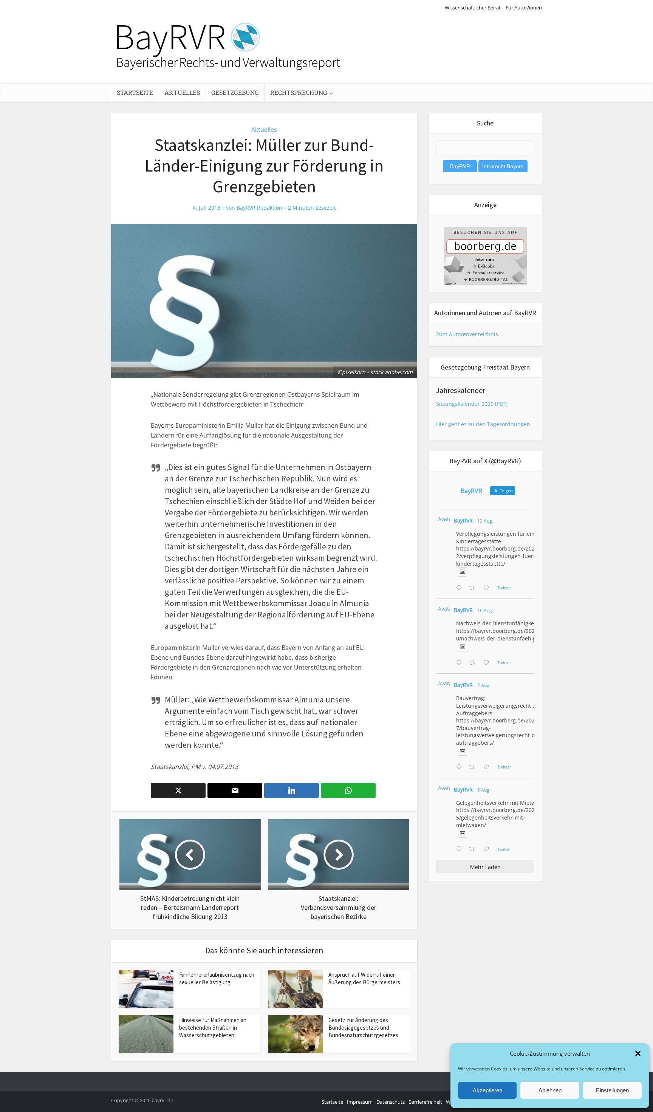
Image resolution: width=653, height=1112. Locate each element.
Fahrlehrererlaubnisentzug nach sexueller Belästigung (216, 978)
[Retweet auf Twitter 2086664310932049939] (474, 663)
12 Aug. (485, 521)
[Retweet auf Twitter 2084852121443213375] (474, 849)
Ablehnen (550, 1090)
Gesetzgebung (235, 92)
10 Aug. (485, 610)
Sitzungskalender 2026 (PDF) (472, 403)
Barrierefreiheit (425, 1101)
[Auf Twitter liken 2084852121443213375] (488, 849)
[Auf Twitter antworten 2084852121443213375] (460, 849)
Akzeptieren (487, 1090)
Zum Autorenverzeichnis (467, 334)
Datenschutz (390, 1101)
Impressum (360, 1101)
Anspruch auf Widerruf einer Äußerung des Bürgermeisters (364, 978)
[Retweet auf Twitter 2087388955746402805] (474, 588)
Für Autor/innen (524, 7)
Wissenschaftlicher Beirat (473, 7)
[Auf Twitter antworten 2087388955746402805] (460, 588)
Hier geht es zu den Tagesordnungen (483, 424)
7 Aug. (484, 685)
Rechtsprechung (298, 92)
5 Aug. (484, 790)
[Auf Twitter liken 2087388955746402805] (488, 588)
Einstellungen (612, 1090)
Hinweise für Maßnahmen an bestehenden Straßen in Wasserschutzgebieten (212, 1027)
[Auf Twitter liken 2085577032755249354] (488, 767)
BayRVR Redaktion (259, 207)
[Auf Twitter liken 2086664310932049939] (488, 663)
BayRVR (463, 520)
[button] (638, 1053)
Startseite (135, 92)
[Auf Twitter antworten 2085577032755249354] (460, 767)
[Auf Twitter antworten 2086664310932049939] (460, 663)
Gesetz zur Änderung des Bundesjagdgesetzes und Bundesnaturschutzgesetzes (363, 1027)
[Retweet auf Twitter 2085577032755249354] (474, 767)
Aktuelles (182, 92)
